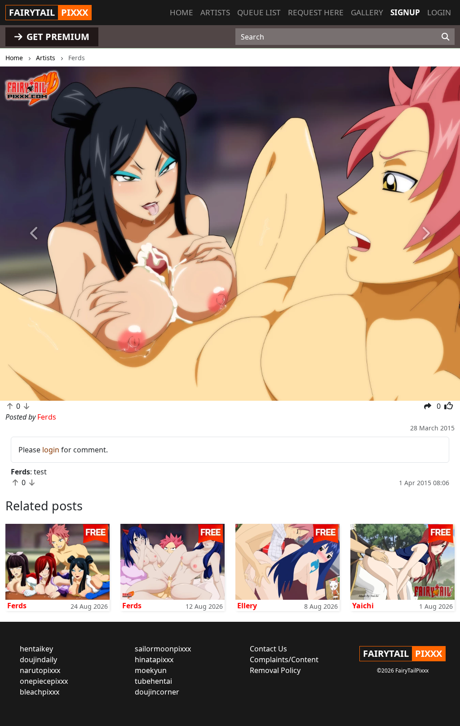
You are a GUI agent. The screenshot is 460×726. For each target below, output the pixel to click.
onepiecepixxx (44, 681)
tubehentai (153, 681)
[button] (34, 233)
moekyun (151, 670)
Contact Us (268, 649)
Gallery (367, 12)
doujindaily (38, 659)
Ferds (17, 606)
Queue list (259, 12)
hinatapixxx (154, 659)
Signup (405, 12)
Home (181, 12)
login (50, 450)
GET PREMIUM (56, 37)
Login (439, 12)
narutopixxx (40, 670)
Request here (316, 12)
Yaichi (363, 606)
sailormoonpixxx (163, 649)
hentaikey (36, 649)
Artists (215, 12)
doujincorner (157, 692)
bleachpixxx (39, 692)
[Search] (445, 36)
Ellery (247, 606)
